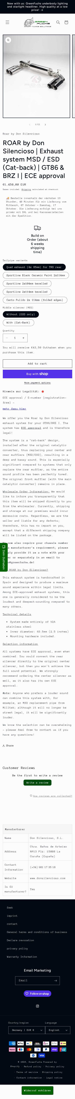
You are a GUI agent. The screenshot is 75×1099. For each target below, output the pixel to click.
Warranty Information (22, 956)
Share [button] (10, 745)
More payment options (37, 382)
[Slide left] (29, 124)
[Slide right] (45, 124)
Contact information (29, 1078)
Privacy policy (55, 1066)
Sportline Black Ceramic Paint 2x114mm (36, 275)
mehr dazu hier (14, 408)
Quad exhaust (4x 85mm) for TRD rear (34, 267)
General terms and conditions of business (37, 932)
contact (12, 923)
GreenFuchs (35, 1062)
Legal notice (54, 1078)
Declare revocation (20, 940)
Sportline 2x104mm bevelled (27, 283)
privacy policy (17, 948)
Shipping (26, 189)
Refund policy (33, 1066)
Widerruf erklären (37, 1090)
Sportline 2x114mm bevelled (27, 291)
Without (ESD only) (21, 314)
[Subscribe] (56, 980)
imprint (12, 915)
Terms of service (27, 1072)
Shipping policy (52, 1072)
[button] (7, 22)
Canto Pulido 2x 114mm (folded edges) (35, 300)
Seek (10, 907)
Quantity (8, 330)
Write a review (37, 782)
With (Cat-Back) (18, 322)
